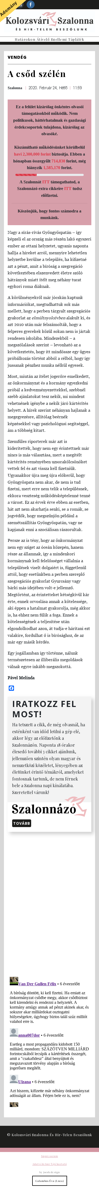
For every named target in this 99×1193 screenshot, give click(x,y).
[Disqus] (49, 903)
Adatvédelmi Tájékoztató (49, 1163)
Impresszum (49, 1156)
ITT (46, 182)
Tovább (21, 823)
